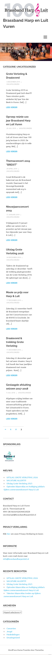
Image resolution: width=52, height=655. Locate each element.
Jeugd (9, 631)
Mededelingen (13, 634)
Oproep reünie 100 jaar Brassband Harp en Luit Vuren (18, 120)
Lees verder (11, 107)
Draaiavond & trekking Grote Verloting (15, 342)
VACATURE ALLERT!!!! (16, 480)
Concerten (11, 628)
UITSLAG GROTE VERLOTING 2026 (22, 477)
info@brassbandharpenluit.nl (16, 559)
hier (8, 533)
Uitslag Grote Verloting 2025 (19, 483)
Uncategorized (12, 84)
